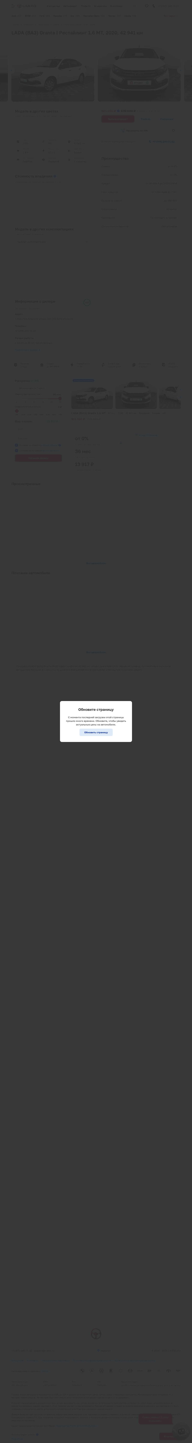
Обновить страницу (96, 732)
